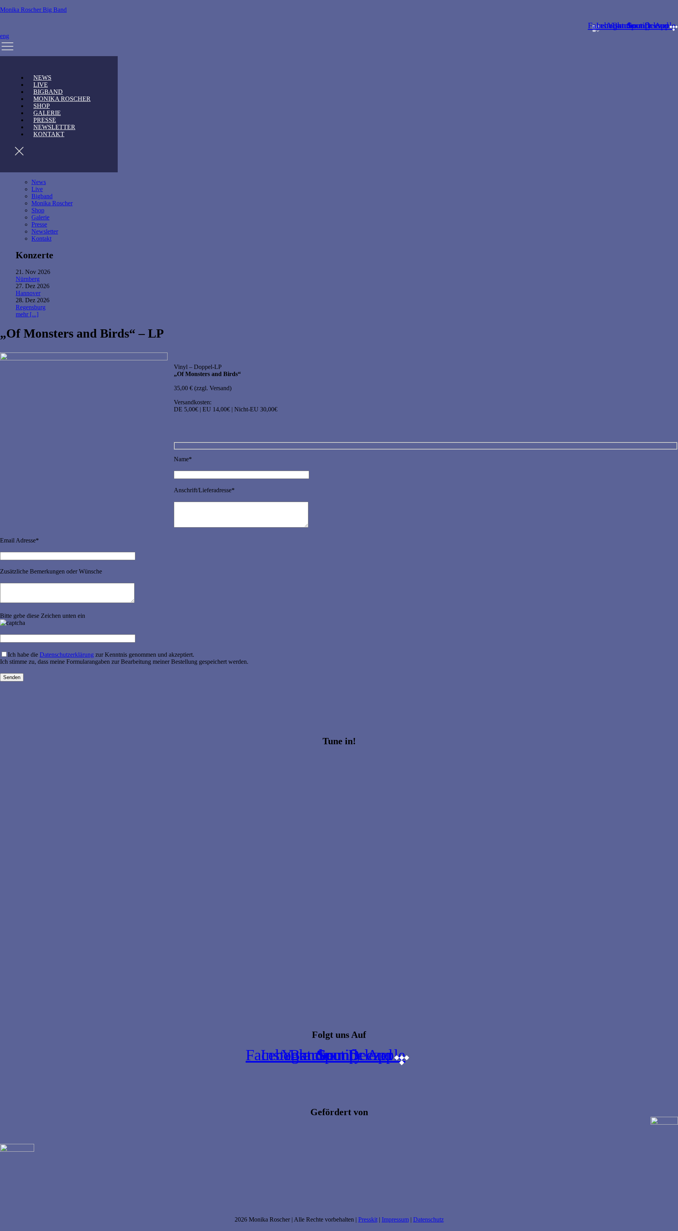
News (38, 182)
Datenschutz (428, 1219)
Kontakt (48, 134)
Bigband (42, 196)
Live (37, 189)
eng (4, 36)
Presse (39, 224)
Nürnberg (28, 279)
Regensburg (31, 307)
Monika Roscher (62, 98)
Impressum (395, 1219)
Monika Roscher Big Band (33, 9)
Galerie (40, 217)
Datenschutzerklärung (67, 654)
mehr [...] (27, 314)
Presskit (367, 1219)
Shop (37, 210)
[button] (339, 48)
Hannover (28, 293)
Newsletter (44, 231)
